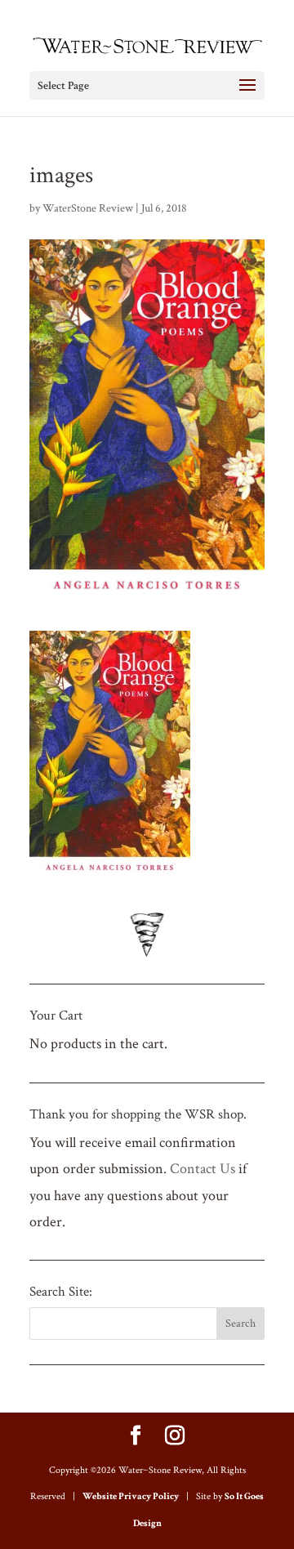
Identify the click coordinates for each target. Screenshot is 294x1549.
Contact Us (202, 1168)
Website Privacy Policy (130, 1496)
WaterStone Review (87, 208)
